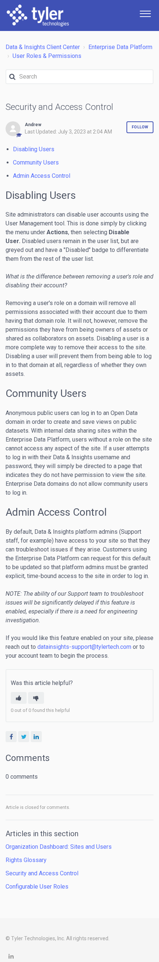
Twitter (23, 736)
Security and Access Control (42, 873)
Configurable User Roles (37, 886)
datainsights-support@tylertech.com (84, 646)
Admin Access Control (41, 175)
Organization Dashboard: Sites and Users (59, 846)
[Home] (38, 15)
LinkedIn (36, 736)
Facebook (11, 736)
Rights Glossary (26, 860)
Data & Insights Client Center (43, 47)
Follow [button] (140, 127)
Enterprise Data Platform (120, 47)
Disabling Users (33, 149)
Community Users (36, 162)
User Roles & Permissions (47, 55)
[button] (145, 13)
